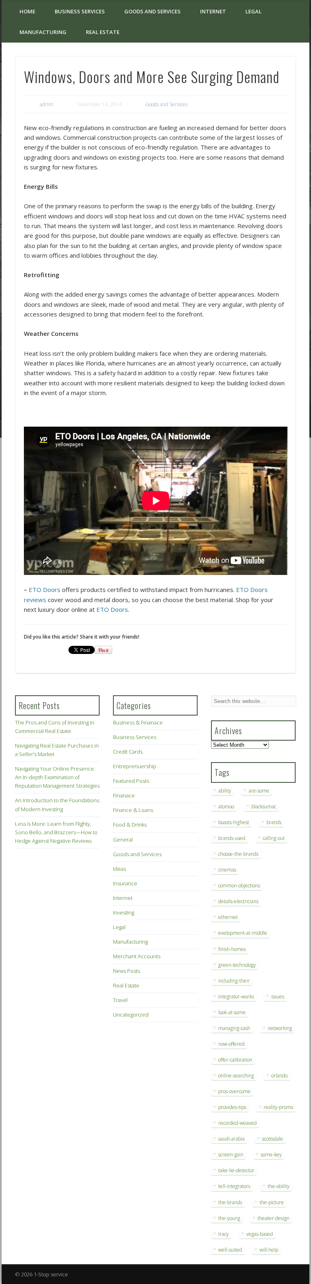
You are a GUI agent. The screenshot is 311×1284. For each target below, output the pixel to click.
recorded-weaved (237, 1122)
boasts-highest (233, 822)
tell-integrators (234, 1186)
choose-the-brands (238, 853)
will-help (269, 1249)
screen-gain (230, 1154)
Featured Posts (131, 780)
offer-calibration (235, 1059)
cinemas (227, 869)
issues (277, 996)
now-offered (231, 1043)
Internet (213, 11)
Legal (253, 11)
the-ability (279, 1186)
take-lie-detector (236, 1170)
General (123, 839)
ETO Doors (44, 589)
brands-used (231, 838)
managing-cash (234, 1028)
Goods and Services (152, 11)
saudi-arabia (231, 1138)
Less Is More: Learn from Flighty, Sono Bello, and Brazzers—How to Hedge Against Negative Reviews (56, 832)
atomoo (226, 806)
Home (27, 11)
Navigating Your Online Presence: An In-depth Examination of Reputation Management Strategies (57, 777)
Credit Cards (128, 751)
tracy (223, 1234)
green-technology (237, 964)
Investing (123, 912)
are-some (259, 790)
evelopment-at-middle (242, 932)
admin (46, 104)
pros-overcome (234, 1091)
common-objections (239, 885)
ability (224, 790)
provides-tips (232, 1107)
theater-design (274, 1218)
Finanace (124, 795)
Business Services (80, 11)
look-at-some (232, 1012)
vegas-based (259, 1234)
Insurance (125, 883)
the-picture (272, 1202)
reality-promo (278, 1107)
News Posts (126, 970)
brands (273, 822)
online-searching (236, 1075)
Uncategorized (131, 1014)
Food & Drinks (130, 824)
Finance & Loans (133, 810)
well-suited (230, 1249)
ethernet (228, 917)
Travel (120, 1000)
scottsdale (272, 1138)
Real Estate (102, 32)
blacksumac (263, 806)
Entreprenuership (134, 766)
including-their (234, 980)
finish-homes (232, 949)
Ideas (119, 868)
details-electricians (238, 901)
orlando (279, 1075)
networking (280, 1028)
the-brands (230, 1202)
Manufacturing (42, 32)
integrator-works (236, 996)
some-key (271, 1154)
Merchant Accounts (136, 956)
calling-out (274, 838)
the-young (229, 1218)
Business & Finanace (138, 722)
